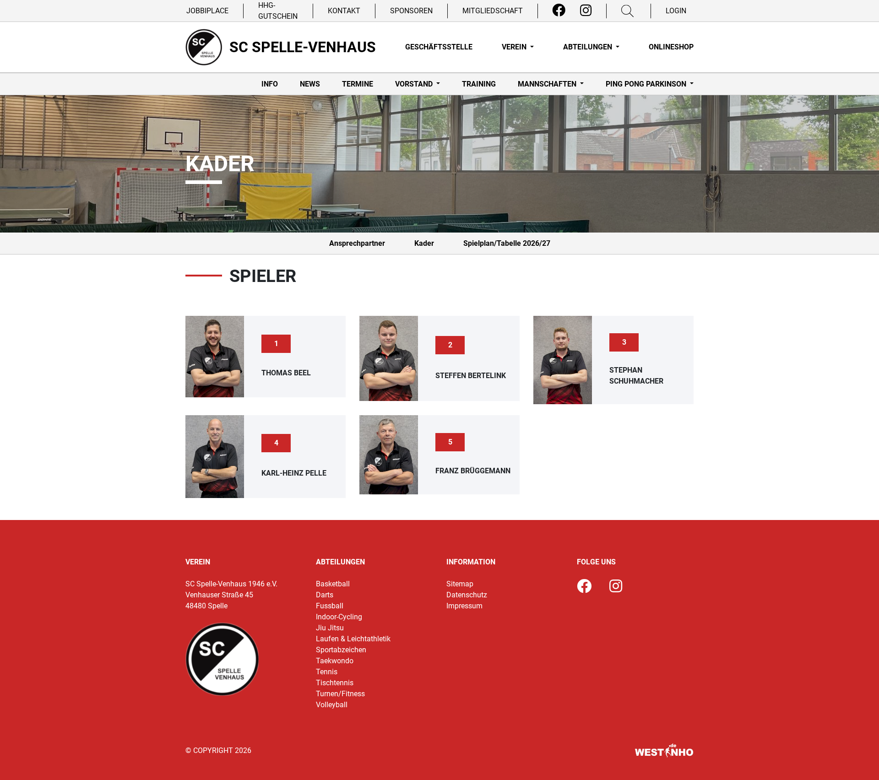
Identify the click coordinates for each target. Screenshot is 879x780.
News (310, 84)
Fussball (329, 605)
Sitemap (459, 584)
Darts (324, 594)
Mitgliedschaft (492, 10)
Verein (515, 47)
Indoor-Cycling (339, 616)
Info (269, 84)
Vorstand (414, 84)
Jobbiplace (207, 10)
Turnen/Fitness (340, 693)
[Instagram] (586, 10)
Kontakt (344, 10)
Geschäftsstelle (438, 47)
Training (479, 84)
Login (676, 10)
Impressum (464, 605)
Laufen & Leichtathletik (353, 638)
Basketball (333, 584)
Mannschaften (548, 84)
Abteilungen (588, 47)
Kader (424, 243)
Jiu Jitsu (330, 627)
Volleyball (331, 704)
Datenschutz (466, 594)
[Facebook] (559, 10)
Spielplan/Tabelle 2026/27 (506, 243)
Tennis (326, 671)
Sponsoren (411, 10)
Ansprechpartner (357, 243)
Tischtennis (334, 682)
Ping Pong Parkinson (647, 84)
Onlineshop (671, 47)
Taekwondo (334, 660)
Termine (357, 84)
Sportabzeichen (341, 649)
